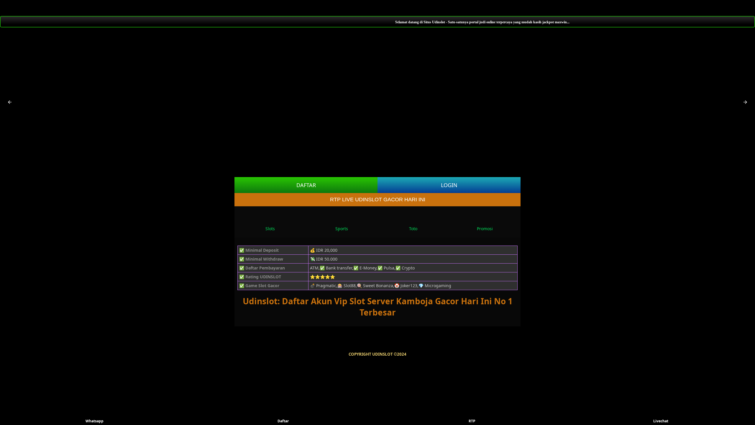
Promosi (485, 228)
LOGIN (449, 185)
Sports (341, 228)
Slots (270, 228)
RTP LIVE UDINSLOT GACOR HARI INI (377, 199)
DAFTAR (306, 185)
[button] (10, 102)
